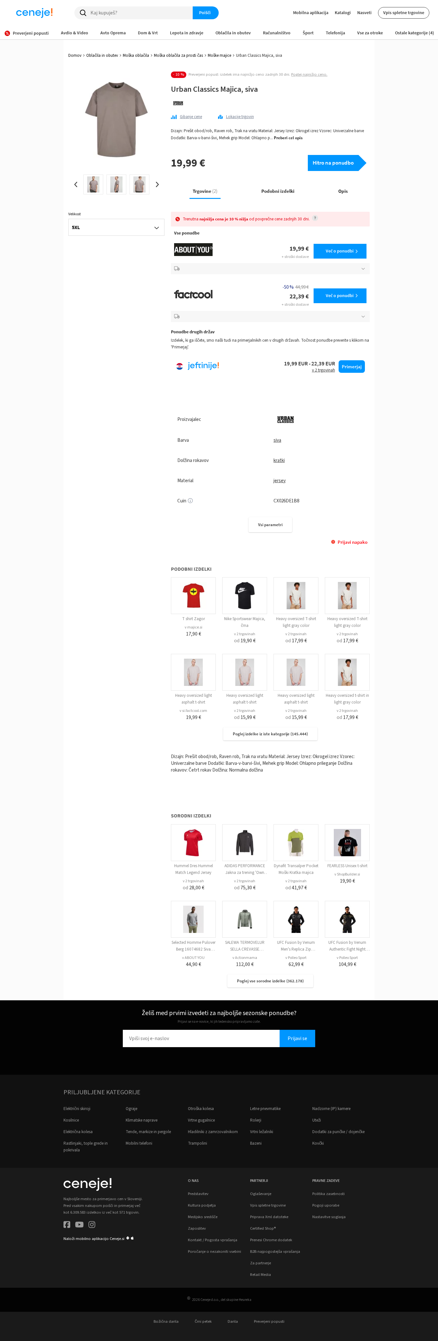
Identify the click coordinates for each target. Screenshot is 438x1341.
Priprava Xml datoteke (269, 1217)
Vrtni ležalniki (261, 1132)
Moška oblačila (136, 55)
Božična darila (166, 1321)
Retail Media (260, 1274)
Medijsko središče (202, 1217)
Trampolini (197, 1143)
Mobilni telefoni (139, 1143)
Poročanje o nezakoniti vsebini (214, 1251)
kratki (279, 460)
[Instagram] (91, 1226)
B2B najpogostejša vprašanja (275, 1251)
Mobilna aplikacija (310, 12)
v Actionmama (244, 958)
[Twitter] (79, 1226)
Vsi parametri (270, 524)
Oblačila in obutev (102, 55)
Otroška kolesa (201, 1109)
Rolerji (255, 1120)
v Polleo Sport (296, 958)
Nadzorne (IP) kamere (331, 1109)
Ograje (131, 1109)
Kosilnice (71, 1120)
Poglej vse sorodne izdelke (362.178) (270, 981)
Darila (233, 1321)
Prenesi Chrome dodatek (271, 1240)
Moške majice (219, 55)
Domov (74, 55)
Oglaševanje (260, 1194)
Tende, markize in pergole (148, 1132)
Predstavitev (198, 1194)
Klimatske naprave (141, 1120)
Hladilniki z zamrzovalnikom (213, 1132)
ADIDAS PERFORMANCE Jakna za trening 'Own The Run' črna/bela (244, 872)
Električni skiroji (76, 1109)
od (245, 640)
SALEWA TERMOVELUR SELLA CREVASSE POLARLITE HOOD (245, 949)
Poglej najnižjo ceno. (309, 74)
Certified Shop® (263, 1228)
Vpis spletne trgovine (403, 12)
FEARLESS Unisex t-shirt (347, 866)
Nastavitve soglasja (329, 1217)
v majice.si (193, 627)
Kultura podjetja (202, 1205)
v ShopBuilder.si (347, 874)
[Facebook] (66, 1226)
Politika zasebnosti (328, 1194)
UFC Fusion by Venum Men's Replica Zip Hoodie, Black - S (296, 949)
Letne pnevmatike (265, 1109)
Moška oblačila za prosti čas (178, 55)
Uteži (316, 1120)
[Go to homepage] (34, 13)
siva (277, 440)
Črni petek (203, 1321)
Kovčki (318, 1143)
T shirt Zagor (193, 619)
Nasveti (364, 12)
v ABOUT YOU (193, 958)
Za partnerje (260, 1263)
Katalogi (343, 12)
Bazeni (256, 1143)
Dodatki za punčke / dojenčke (338, 1132)
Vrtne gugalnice (201, 1120)
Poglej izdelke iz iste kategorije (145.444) (270, 734)
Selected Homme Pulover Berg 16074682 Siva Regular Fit (193, 949)
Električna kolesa (78, 1132)
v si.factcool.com (193, 710)
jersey (280, 480)
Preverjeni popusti (269, 1321)
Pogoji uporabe (325, 1205)
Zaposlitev (197, 1228)
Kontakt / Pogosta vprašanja (212, 1240)
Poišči (205, 12)
